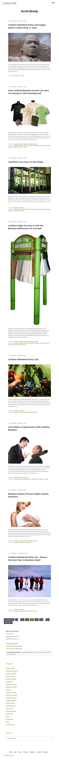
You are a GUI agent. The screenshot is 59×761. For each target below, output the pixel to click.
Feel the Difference (44, 343)
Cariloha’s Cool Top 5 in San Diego (25, 162)
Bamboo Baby (10, 668)
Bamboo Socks (31, 145)
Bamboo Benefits (18, 144)
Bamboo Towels (40, 145)
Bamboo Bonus (10, 676)
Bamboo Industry (11, 684)
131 (48, 620)
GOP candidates (40, 479)
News (7, 722)
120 (27, 620)
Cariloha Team (10, 703)
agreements (18, 479)
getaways (47, 209)
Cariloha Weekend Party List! (23, 359)
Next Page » (8, 623)
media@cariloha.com (12, 636)
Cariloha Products (32, 144)
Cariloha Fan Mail (23, 541)
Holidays (26, 412)
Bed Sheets (47, 145)
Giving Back (9, 714)
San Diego (16, 210)
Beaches (21, 209)
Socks (18, 147)
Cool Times (21, 75)
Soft (21, 147)
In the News (9, 719)
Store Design (18, 344)
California (26, 209)
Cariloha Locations (23, 341)
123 (41, 620)
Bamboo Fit (9, 681)
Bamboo (17, 145)
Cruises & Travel (11, 711)
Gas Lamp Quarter (39, 209)
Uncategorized (10, 724)
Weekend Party (33, 412)
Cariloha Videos (10, 706)
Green (7, 716)
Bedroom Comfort (11, 687)
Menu (53, 3)
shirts (14, 147)
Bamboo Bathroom (12, 671)
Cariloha (16, 75)
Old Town (10, 210)
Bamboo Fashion (11, 679)
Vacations (22, 210)
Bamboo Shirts (23, 145)
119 (22, 620)
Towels (25, 147)
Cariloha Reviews (11, 700)
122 (37, 620)
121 (32, 620)
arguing (24, 479)
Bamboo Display (23, 343)
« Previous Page (9, 620)
